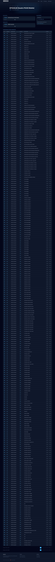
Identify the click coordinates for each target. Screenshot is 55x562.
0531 (20, 312)
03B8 (20, 294)
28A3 (20, 158)
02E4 (20, 479)
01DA (20, 528)
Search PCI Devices (22, 555)
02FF (20, 195)
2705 (20, 66)
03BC (20, 290)
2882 (20, 142)
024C (20, 222)
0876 (20, 378)
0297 (20, 501)
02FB (20, 230)
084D (20, 349)
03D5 (20, 304)
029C (20, 491)
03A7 (20, 255)
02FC (20, 232)
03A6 (20, 253)
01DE (20, 518)
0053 (20, 411)
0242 (20, 236)
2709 (20, 68)
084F (20, 331)
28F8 (20, 150)
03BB (20, 298)
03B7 (20, 292)
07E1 (20, 327)
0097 (20, 456)
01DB (20, 532)
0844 (20, 343)
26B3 (20, 62)
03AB (20, 263)
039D (20, 536)
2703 (20, 72)
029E (20, 485)
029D (20, 487)
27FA (20, 115)
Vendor (47, 33)
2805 (20, 123)
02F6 (20, 191)
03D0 (20, 306)
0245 (20, 177)
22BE (20, 144)
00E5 (20, 442)
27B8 (20, 103)
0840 (20, 339)
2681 (20, 41)
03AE (20, 269)
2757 (20, 84)
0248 (20, 214)
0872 (20, 388)
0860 (20, 366)
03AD (20, 267)
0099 (20, 462)
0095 (20, 454)
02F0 (20, 179)
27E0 (20, 121)
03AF (20, 271)
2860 (20, 138)
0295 (20, 481)
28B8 (20, 152)
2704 (20, 74)
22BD (20, 140)
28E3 (20, 160)
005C (20, 423)
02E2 (20, 540)
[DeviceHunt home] (6, 1)
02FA (20, 197)
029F (20, 489)
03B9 (20, 296)
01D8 (20, 524)
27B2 (20, 105)
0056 (20, 407)
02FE (20, 199)
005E (20, 417)
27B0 (20, 107)
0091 (20, 452)
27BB (20, 113)
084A (20, 347)
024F (20, 228)
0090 (20, 450)
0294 (20, 483)
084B (20, 335)
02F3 (20, 185)
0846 (20, 345)
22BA (20, 43)
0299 (20, 499)
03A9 (20, 259)
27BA (20, 117)
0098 (20, 464)
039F (20, 538)
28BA (20, 154)
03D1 (20, 302)
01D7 (20, 530)
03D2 (20, 300)
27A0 (20, 119)
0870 (20, 386)
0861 (20, 370)
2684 (20, 37)
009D (20, 460)
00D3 (20, 421)
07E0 (20, 329)
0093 (20, 446)
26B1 (20, 64)
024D (20, 224)
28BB (20, 156)
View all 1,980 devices (40, 23)
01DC (20, 520)
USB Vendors (49, 1)
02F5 (20, 189)
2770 (20, 78)
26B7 (20, 45)
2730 (20, 80)
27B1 (20, 109)
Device (50, 33)
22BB (20, 76)
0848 (20, 341)
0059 (20, 403)
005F (20, 419)
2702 (20, 70)
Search (41, 1)
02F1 (20, 181)
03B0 (20, 273)
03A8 (20, 257)
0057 (20, 409)
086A (20, 374)
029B (20, 493)
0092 (20, 448)
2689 (20, 33)
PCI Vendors (45, 1)
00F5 (20, 458)
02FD (20, 234)
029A (20, 495)
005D (20, 425)
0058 (20, 405)
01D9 (20, 526)
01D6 (20, 522)
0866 (20, 382)
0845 (20, 337)
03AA (20, 261)
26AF (20, 39)
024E (20, 226)
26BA (20, 47)
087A (20, 376)
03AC (20, 265)
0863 (20, 384)
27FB (20, 111)
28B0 (20, 146)
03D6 (20, 308)
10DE (7, 33)
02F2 (20, 183)
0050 (20, 413)
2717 (20, 82)
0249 (20, 216)
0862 (20, 380)
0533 (20, 310)
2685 (20, 35)
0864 (20, 368)
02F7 (20, 193)
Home (38, 1)
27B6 (20, 101)
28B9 (20, 148)
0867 (20, 372)
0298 (20, 497)
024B (20, 220)
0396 (20, 534)
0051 (20, 415)
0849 (20, 333)
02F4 (20, 187)
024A (20, 218)
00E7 (20, 444)
